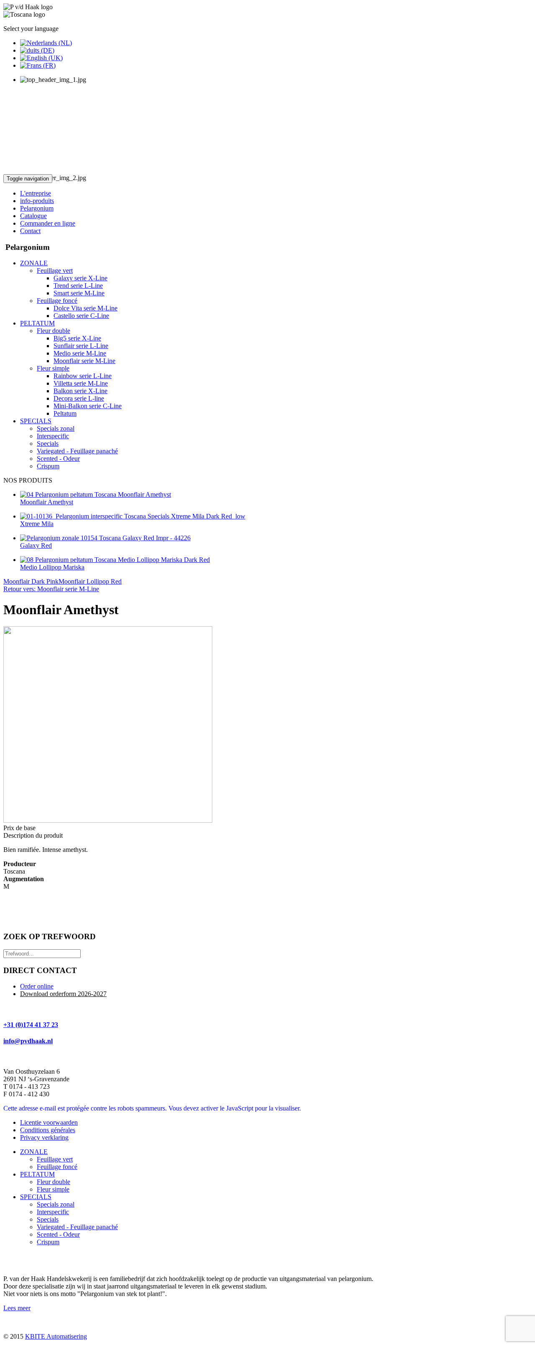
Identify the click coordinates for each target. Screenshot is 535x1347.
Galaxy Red (36, 545)
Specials (48, 1219)
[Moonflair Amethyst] (95, 494)
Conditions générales (47, 1130)
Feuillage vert (55, 1159)
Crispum (48, 1241)
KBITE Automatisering (56, 1336)
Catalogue (33, 215)
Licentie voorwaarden (49, 1122)
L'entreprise (35, 193)
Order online (37, 986)
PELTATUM (37, 1174)
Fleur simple (53, 1189)
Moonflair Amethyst (46, 502)
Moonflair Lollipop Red (90, 581)
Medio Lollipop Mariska (52, 567)
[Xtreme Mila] (132, 516)
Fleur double (53, 1181)
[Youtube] (26, 1260)
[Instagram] (42, 1260)
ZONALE (34, 1151)
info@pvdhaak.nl (28, 1041)
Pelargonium (37, 208)
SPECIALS (35, 1196)
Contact (30, 230)
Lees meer (17, 1307)
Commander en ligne (47, 223)
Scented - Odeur (58, 1234)
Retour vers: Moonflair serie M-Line (51, 588)
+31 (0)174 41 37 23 (30, 1024)
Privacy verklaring (44, 1137)
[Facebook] (10, 1260)
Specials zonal (55, 1204)
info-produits (37, 200)
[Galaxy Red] (105, 537)
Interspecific (53, 1211)
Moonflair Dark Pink (31, 581)
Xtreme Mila (37, 523)
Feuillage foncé (57, 1166)
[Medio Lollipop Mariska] (115, 559)
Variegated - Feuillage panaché (77, 1226)
